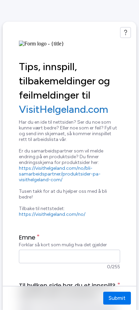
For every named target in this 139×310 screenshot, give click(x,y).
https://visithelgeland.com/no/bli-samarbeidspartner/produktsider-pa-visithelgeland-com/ (60, 174)
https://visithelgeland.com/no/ (52, 214)
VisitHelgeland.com (63, 109)
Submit (117, 298)
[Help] (125, 32)
